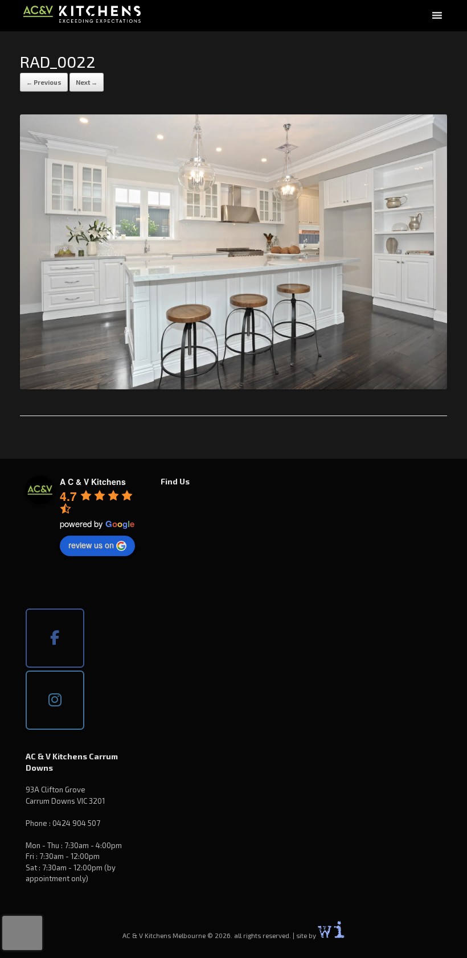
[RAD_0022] (233, 386)
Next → (86, 82)
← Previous (44, 82)
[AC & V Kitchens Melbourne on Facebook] (55, 638)
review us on (91, 544)
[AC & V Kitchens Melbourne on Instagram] (55, 700)
